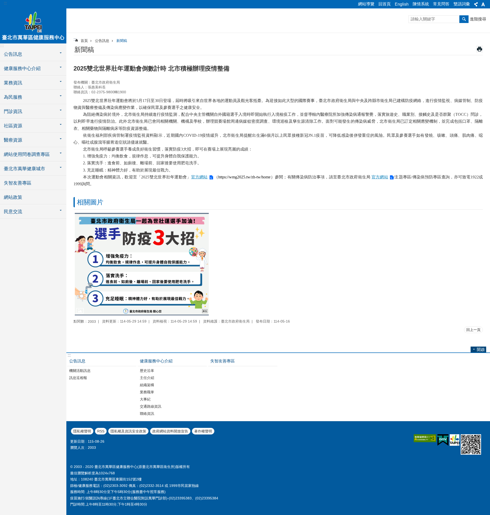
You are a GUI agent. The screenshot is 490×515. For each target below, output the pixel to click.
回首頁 (384, 4)
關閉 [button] (476, 4)
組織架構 (147, 385)
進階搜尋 (478, 19)
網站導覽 (366, 4)
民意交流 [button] (13, 211)
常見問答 (441, 4)
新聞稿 (121, 41)
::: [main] (75, 39)
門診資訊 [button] (13, 111)
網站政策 (13, 197)
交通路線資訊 (150, 406)
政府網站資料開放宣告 (170, 431)
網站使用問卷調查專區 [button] (27, 154)
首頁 (84, 41)
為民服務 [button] (13, 97)
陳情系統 (421, 4)
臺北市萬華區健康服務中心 (33, 25)
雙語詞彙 (462, 4)
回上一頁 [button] (473, 330)
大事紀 (145, 399)
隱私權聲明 (82, 431)
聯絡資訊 (147, 413)
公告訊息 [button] (13, 54)
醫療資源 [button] (13, 140)
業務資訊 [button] (13, 82)
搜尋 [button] (464, 19)
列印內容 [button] (479, 49)
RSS (100, 431)
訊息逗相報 (78, 378)
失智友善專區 (17, 183)
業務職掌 (147, 392)
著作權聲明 (203, 431)
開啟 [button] (481, 349)
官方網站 (199, 177)
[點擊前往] (142, 264)
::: (5, 3)
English (402, 4)
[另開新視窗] (425, 438)
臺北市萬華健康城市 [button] (24, 168)
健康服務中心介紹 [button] (22, 68)
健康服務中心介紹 (156, 361)
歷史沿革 (147, 371)
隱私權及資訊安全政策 (128, 431)
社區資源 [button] (13, 125)
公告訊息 (102, 41)
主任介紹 (147, 378)
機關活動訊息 (80, 371)
